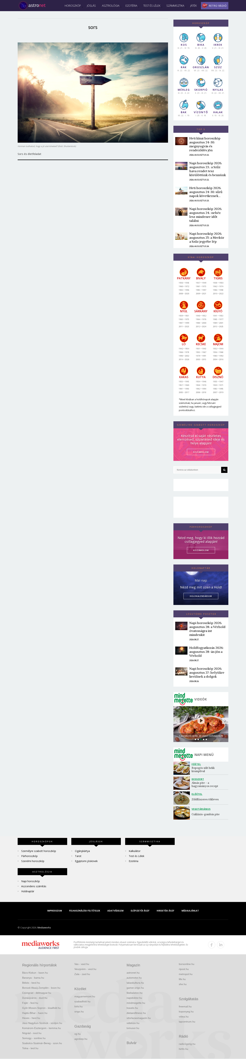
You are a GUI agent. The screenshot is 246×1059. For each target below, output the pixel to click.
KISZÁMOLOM (201, 452)
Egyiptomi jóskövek (86, 861)
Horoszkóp (73, 5)
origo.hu (79, 1011)
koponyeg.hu (186, 1011)
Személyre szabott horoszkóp (38, 851)
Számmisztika (175, 5)
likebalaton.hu (134, 992)
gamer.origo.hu (135, 987)
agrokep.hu (80, 1038)
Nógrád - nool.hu (31, 1033)
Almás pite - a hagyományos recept (205, 784)
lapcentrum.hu (187, 1021)
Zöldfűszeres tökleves (205, 799)
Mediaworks (44, 927)
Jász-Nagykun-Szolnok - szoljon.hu (42, 1023)
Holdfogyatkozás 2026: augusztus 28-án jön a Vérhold (206, 652)
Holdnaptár (27, 891)
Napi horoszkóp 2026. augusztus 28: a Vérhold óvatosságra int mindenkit (207, 629)
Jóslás (91, 5)
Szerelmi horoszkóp (32, 861)
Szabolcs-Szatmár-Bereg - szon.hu (42, 1043)
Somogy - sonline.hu (34, 1038)
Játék (193, 5)
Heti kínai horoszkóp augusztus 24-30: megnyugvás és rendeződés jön (204, 144)
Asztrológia (110, 5)
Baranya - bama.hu (33, 977)
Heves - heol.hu (31, 1018)
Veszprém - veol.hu (85, 969)
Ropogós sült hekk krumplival (203, 769)
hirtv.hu (78, 1006)
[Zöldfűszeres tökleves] (182, 798)
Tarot (78, 856)
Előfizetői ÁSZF (140, 910)
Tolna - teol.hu (30, 1048)
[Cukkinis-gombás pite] (182, 813)
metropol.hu (186, 974)
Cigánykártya (82, 851)
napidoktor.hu (134, 997)
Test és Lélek (151, 5)
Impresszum (54, 910)
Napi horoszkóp (30, 881)
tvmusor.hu (133, 1028)
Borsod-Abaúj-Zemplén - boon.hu (41, 987)
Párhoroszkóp (29, 856)
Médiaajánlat (190, 910)
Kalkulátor (134, 851)
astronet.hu (133, 972)
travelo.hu (132, 1007)
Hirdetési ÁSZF (165, 910)
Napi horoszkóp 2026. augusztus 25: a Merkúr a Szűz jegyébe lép (206, 238)
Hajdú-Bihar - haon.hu (34, 1013)
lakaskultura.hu (135, 982)
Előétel (197, 794)
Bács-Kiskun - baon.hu (35, 972)
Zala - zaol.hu (82, 974)
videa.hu (184, 1016)
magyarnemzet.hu (84, 996)
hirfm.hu (183, 1048)
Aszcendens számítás (33, 886)
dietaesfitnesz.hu (136, 1013)
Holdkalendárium (201, 596)
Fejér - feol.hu (30, 1002)
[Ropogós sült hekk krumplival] (182, 768)
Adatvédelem (115, 910)
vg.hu (77, 1033)
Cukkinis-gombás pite (206, 814)
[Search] (224, 470)
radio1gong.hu (187, 1043)
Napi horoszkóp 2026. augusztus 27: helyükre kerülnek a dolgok (206, 672)
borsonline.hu (186, 964)
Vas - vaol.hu (81, 964)
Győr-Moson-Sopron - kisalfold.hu (41, 1007)
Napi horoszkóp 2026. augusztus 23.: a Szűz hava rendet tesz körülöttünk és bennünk (207, 169)
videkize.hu (133, 1023)
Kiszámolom (201, 550)
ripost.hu (184, 969)
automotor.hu (134, 977)
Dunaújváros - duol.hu (34, 997)
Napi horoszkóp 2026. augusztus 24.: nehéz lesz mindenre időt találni (205, 215)
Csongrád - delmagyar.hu (36, 992)
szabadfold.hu (82, 1001)
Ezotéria (131, 5)
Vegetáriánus (201, 809)
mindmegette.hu (136, 1002)
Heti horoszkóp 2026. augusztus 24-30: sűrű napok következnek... (205, 192)
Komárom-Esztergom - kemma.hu (41, 1028)
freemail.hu (185, 1006)
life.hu (182, 979)
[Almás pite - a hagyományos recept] (182, 783)
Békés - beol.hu (31, 982)
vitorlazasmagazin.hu (139, 1018)
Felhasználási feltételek (84, 910)
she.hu (183, 984)
